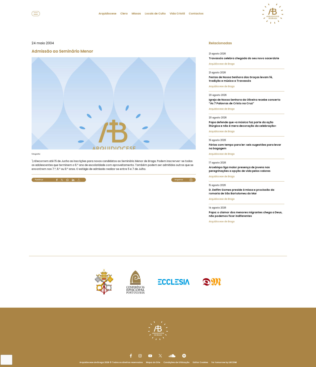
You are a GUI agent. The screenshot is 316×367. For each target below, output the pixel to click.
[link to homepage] (272, 13)
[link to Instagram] (140, 355)
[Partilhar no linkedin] (73, 180)
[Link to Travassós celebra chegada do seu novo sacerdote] (246, 58)
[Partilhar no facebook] (56, 180)
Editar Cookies (200, 362)
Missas (136, 13)
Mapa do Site (153, 362)
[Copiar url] (79, 180)
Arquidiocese (107, 13)
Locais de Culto (155, 13)
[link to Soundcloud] (172, 355)
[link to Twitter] (160, 355)
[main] (158, 121)
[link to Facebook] (131, 356)
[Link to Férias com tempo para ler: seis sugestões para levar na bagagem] (246, 147)
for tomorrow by (224, 362)
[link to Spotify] (184, 356)
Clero (124, 13)
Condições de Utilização (176, 362)
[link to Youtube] (150, 356)
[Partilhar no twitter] (62, 180)
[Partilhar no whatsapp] (67, 180)
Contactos (196, 13)
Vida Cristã (177, 13)
